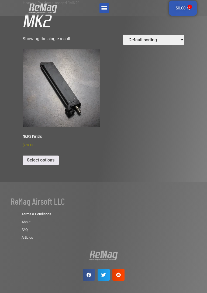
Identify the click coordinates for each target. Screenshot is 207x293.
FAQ (25, 230)
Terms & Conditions (36, 214)
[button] (104, 8)
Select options (40, 160)
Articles (27, 237)
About (26, 222)
